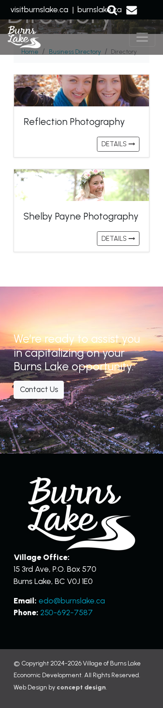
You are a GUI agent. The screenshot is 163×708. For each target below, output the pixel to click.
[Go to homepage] (24, 37)
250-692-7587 (66, 612)
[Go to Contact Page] (131, 9)
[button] (112, 9)
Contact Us (39, 389)
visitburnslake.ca (39, 9)
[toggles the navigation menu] (142, 37)
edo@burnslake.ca (71, 600)
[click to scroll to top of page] (145, 689)
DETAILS (115, 144)
